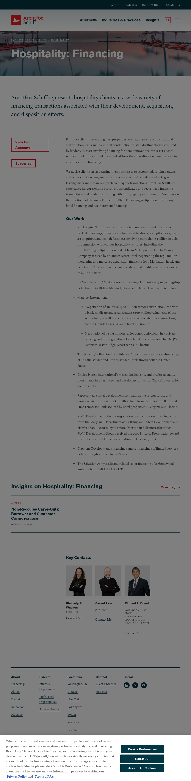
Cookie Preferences (142, 749)
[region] (95, 758)
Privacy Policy (17, 776)
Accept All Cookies (142, 768)
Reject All (142, 758)
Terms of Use (44, 776)
